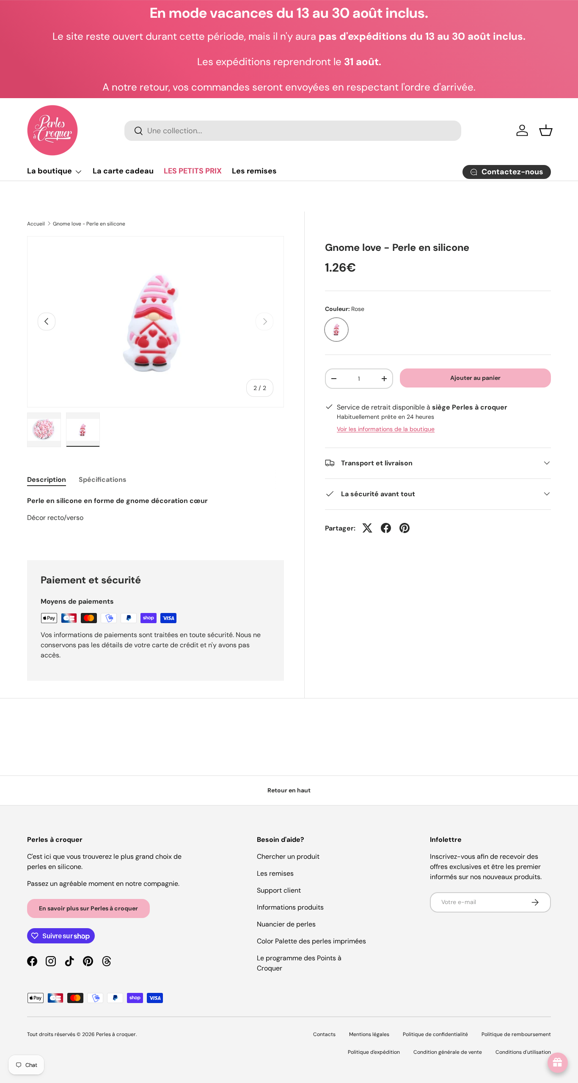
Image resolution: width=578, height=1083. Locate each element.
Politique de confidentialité (435, 1034)
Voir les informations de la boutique (386, 428)
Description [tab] (46, 479)
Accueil (36, 223)
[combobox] (292, 131)
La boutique (49, 171)
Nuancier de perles (286, 924)
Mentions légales (369, 1034)
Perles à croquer (116, 1034)
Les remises (254, 171)
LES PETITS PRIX (193, 171)
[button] (546, 130)
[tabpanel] (155, 518)
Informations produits (290, 907)
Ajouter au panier (475, 378)
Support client (279, 890)
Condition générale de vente (447, 1052)
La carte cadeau (123, 171)
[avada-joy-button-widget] (558, 1063)
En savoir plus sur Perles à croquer (88, 908)
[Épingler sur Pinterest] (404, 528)
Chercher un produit (288, 856)
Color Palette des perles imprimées (311, 941)
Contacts (324, 1034)
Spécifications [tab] (103, 479)
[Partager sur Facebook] (386, 528)
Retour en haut (289, 790)
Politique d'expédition (374, 1052)
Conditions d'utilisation (523, 1052)
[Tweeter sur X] (367, 528)
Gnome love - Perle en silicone (89, 223)
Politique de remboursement (516, 1034)
